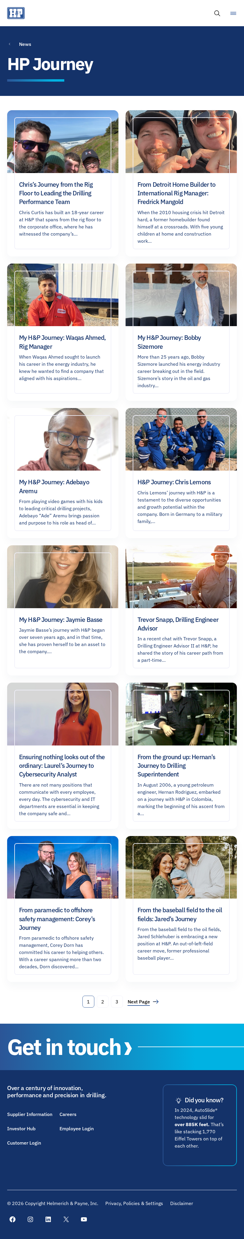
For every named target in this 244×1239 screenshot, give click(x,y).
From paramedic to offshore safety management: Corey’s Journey (57, 919)
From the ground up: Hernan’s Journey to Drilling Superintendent (176, 766)
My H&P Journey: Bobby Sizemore (169, 341)
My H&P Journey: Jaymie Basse (60, 619)
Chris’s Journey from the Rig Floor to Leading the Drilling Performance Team (56, 193)
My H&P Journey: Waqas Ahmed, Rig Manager (62, 341)
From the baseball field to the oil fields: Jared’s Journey (179, 914)
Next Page (142, 1002)
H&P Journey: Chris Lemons (174, 482)
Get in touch (64, 1047)
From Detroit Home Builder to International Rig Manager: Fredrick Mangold (176, 193)
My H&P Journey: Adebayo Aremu (54, 486)
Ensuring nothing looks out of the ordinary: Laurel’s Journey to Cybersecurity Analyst (62, 766)
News (25, 44)
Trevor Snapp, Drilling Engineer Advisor (177, 623)
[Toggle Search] (217, 13)
